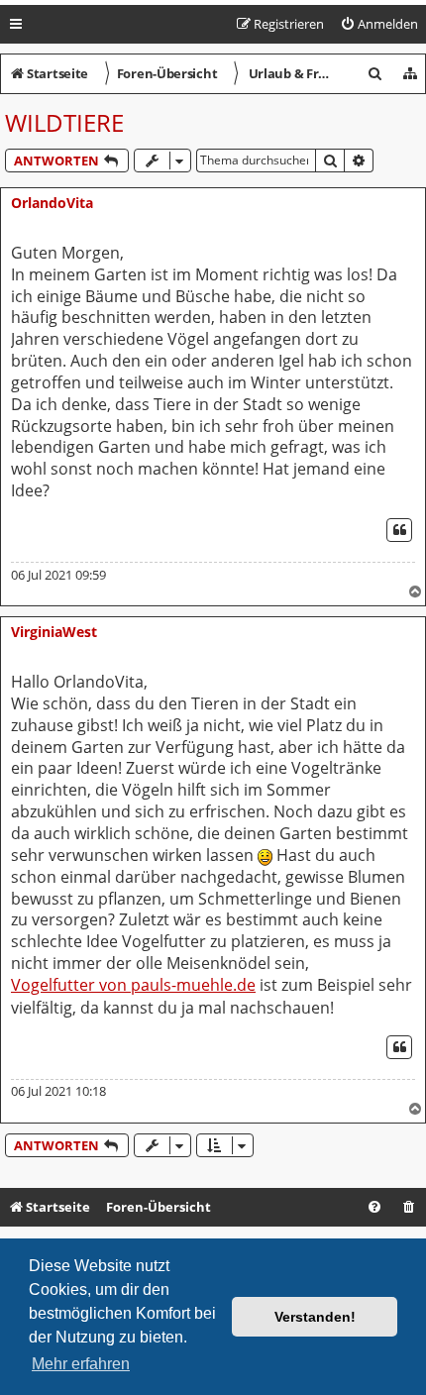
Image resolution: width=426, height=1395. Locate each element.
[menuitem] (379, 24)
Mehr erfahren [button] (81, 1363)
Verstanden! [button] (315, 1317)
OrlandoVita (52, 202)
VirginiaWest (54, 631)
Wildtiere (64, 122)
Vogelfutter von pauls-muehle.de (133, 985)
